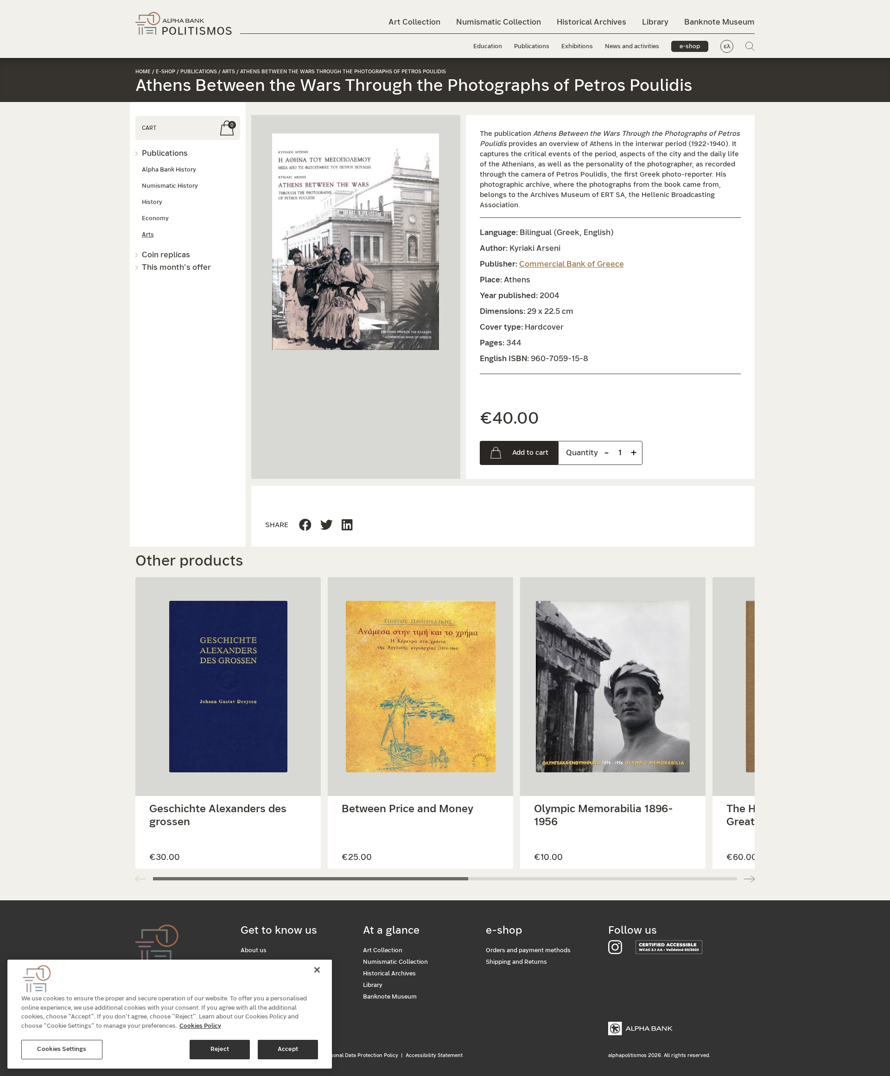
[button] (355, 242)
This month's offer (176, 267)
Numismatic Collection (498, 22)
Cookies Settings (61, 1049)
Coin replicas (166, 255)
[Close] (317, 970)
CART (149, 128)
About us (254, 951)
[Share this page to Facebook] (305, 525)
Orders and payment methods (528, 951)
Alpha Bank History (169, 170)
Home (143, 71)
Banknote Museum (719, 22)
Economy (155, 219)
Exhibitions (577, 47)
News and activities (632, 47)
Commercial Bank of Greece (571, 264)
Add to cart (530, 452)
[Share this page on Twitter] (347, 525)
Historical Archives (591, 22)
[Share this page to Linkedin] (326, 525)
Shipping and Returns (516, 962)
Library (655, 22)
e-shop (690, 47)
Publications (531, 47)
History (152, 202)
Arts (228, 71)
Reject (219, 1049)
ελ (727, 47)
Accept (288, 1049)
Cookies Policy (200, 1026)
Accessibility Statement (434, 1055)
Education (487, 47)
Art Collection (414, 22)
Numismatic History (170, 186)
